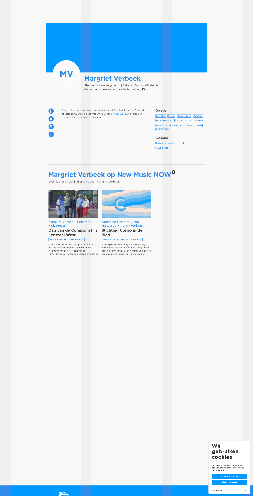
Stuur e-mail (161, 148)
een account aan (120, 114)
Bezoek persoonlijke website (170, 143)
